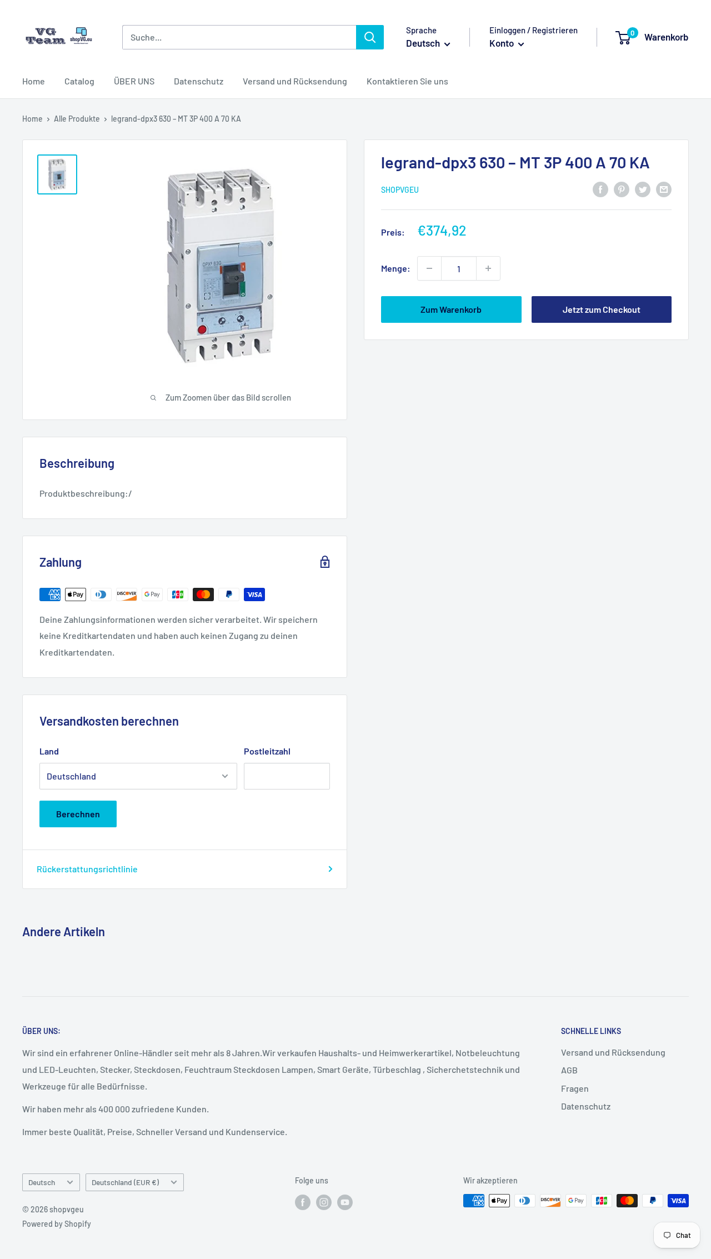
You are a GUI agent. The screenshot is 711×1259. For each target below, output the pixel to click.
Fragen (575, 1088)
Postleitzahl (267, 751)
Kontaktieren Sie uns (407, 81)
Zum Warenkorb (451, 309)
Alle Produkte (77, 118)
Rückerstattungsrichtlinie (87, 868)
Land (49, 751)
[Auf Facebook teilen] (600, 188)
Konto (502, 42)
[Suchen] (370, 37)
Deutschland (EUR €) (125, 1182)
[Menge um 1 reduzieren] (429, 268)
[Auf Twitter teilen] (642, 188)
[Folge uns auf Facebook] (303, 1202)
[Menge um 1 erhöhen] (488, 268)
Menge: (395, 268)
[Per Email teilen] (664, 188)
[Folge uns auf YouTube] (345, 1202)
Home (33, 81)
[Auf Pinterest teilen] (621, 188)
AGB (569, 1070)
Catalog (79, 81)
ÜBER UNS (134, 81)
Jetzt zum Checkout (601, 309)
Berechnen (78, 813)
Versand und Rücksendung (295, 81)
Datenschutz (198, 81)
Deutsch (41, 1182)
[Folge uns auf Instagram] (324, 1202)
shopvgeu (400, 189)
